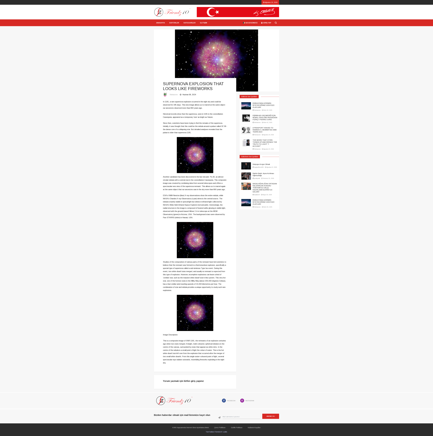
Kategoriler (190, 23)
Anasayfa (160, 23)
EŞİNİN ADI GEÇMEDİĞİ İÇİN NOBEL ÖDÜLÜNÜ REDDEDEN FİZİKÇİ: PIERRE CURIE (265, 117)
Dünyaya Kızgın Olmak (261, 164)
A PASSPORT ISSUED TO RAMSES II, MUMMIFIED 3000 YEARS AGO (264, 130)
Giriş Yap (267, 23)
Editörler (174, 23)
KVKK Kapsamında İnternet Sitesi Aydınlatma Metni (190, 427)
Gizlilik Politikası (236, 427)
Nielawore (174, 95)
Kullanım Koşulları (254, 427)
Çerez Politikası (220, 427)
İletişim (203, 23)
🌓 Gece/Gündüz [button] (250, 23)
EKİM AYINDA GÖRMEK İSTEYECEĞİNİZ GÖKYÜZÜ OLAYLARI (263, 105)
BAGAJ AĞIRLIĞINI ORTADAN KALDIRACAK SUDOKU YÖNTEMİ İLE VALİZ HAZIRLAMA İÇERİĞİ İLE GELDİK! (265, 188)
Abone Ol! (270, 416)
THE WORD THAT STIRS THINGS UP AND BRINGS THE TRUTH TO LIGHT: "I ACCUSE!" (265, 143)
